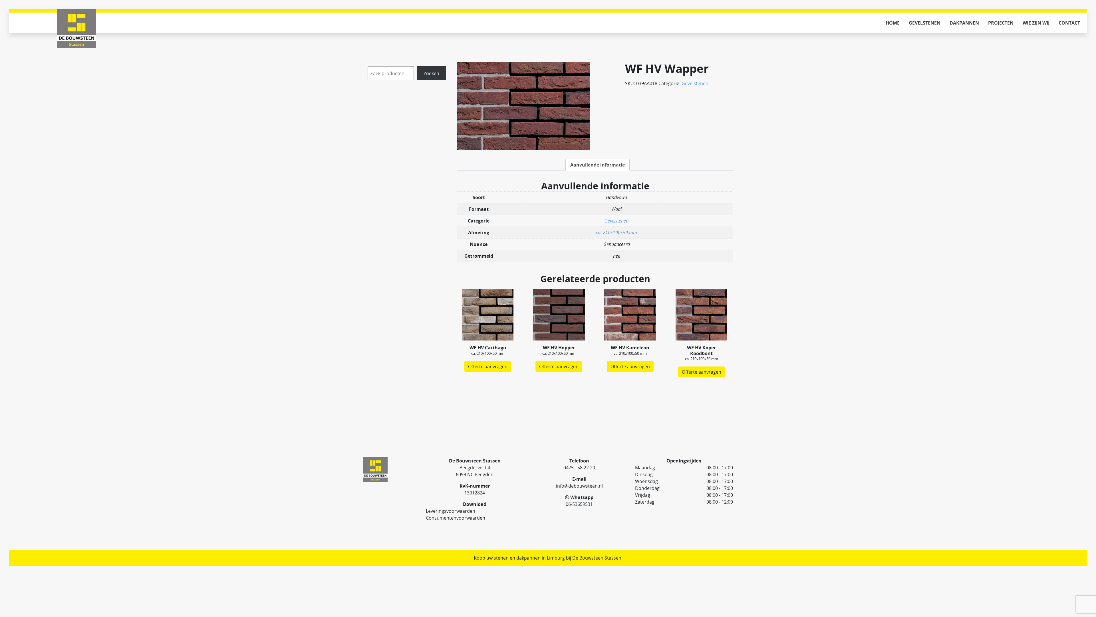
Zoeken (431, 73)
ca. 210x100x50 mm (616, 232)
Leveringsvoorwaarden (450, 511)
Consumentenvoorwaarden (455, 518)
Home (893, 23)
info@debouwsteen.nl (579, 486)
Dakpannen (964, 23)
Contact (1069, 23)
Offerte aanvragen (487, 366)
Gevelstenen (924, 23)
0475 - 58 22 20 (579, 467)
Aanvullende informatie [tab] (597, 165)
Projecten (1001, 23)
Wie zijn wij (1036, 23)
